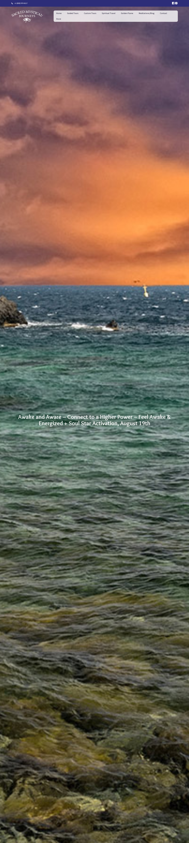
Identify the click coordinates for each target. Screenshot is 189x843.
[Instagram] (176, 3)
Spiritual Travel (108, 13)
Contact (163, 13)
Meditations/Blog (146, 13)
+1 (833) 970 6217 (21, 3)
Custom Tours (90, 13)
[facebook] (173, 3)
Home (59, 13)
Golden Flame (127, 13)
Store (58, 19)
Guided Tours (72, 13)
